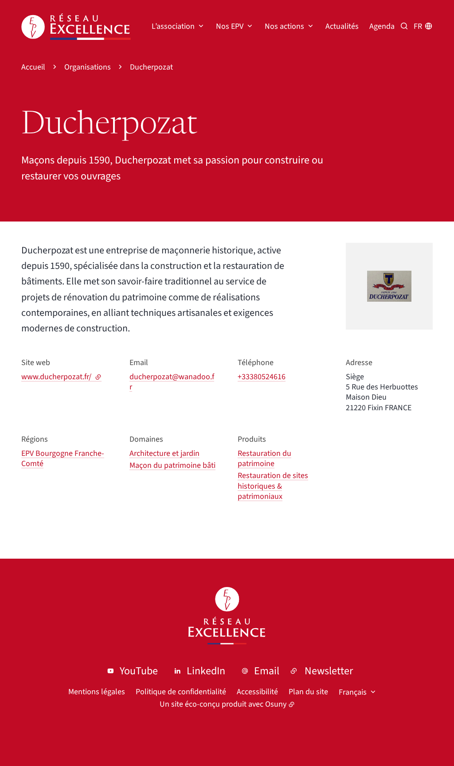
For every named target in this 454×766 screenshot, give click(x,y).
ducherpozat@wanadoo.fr (171, 382)
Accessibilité (257, 691)
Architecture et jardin (164, 453)
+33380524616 (262, 376)
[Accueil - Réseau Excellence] (76, 26)
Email (266, 671)
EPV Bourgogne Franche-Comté (62, 458)
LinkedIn (206, 671)
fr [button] (418, 26)
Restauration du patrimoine (264, 458)
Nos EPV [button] (229, 26)
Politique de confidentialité (181, 691)
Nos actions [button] (284, 26)
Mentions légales (96, 691)
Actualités (342, 26)
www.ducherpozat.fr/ (61, 376)
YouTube (139, 671)
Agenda (382, 26)
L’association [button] (173, 26)
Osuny (275, 704)
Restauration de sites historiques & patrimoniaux (273, 486)
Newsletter (329, 671)
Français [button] (353, 692)
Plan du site (308, 691)
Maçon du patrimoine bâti (172, 465)
